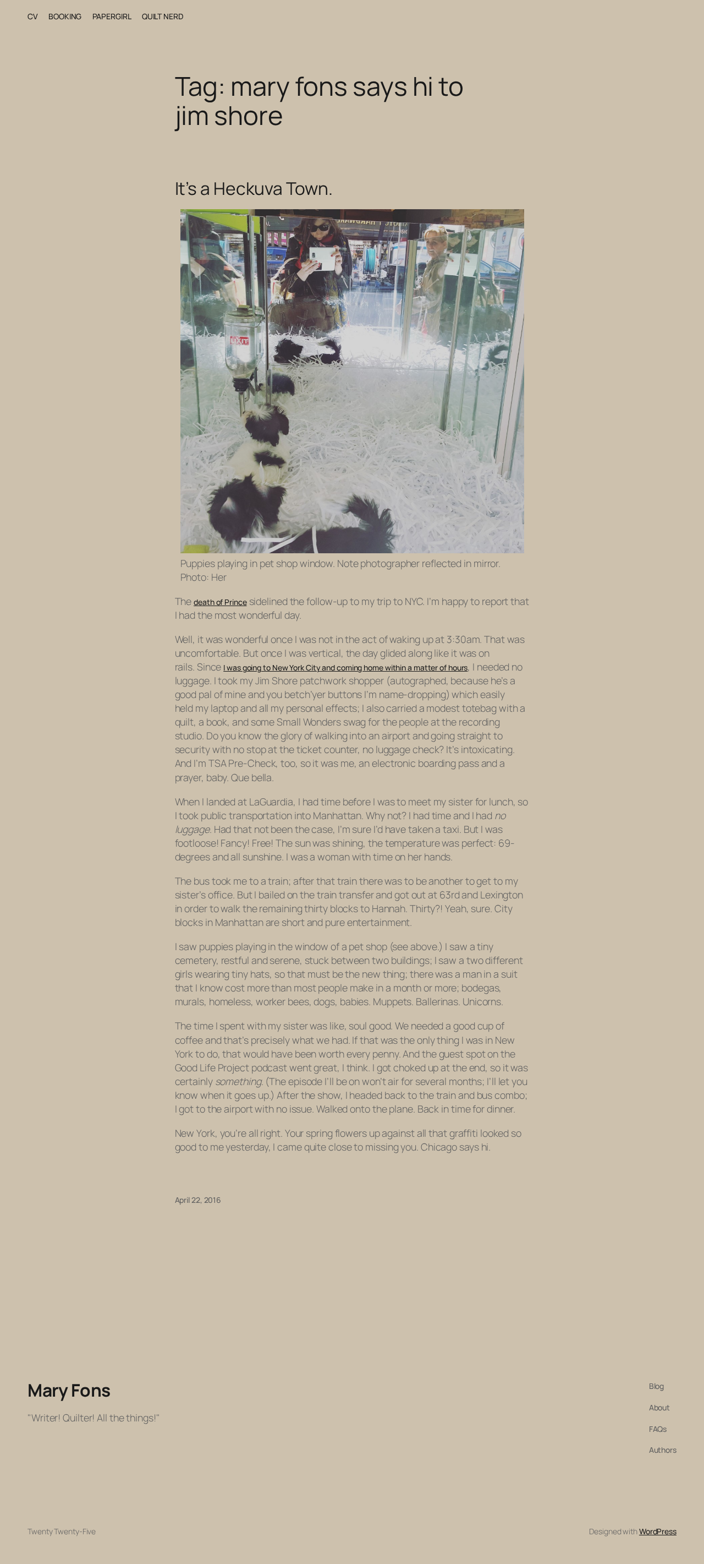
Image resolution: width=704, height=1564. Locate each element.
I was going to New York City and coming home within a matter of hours (345, 667)
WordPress (657, 1531)
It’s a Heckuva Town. (254, 189)
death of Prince (220, 602)
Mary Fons (69, 1390)
